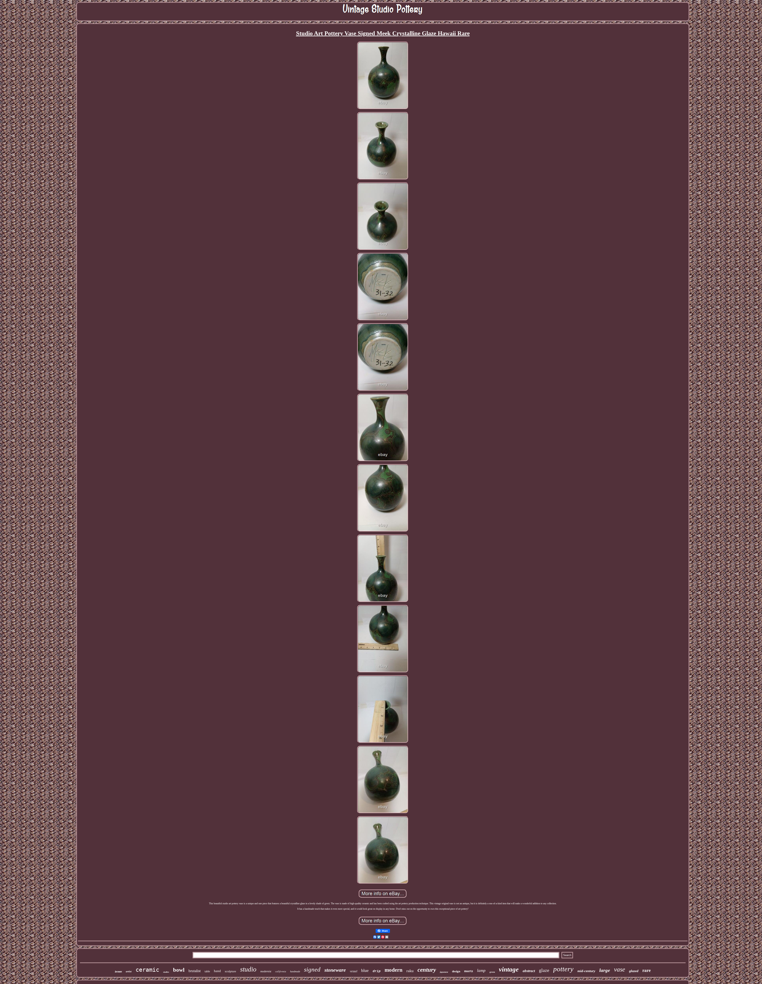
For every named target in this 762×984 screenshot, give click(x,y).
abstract (529, 971)
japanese (444, 972)
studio (248, 969)
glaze (544, 970)
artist (129, 971)
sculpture (230, 971)
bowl (179, 970)
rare (646, 970)
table (207, 971)
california (280, 971)
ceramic (147, 969)
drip (377, 971)
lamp (481, 970)
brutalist (195, 971)
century (427, 969)
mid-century (586, 971)
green (492, 972)
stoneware (335, 970)
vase (619, 969)
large (604, 970)
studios (166, 972)
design (456, 971)
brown (118, 971)
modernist (265, 971)
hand (217, 971)
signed (312, 969)
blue (365, 970)
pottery (563, 969)
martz (468, 971)
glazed (633, 971)
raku (410, 971)
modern (393, 970)
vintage (509, 969)
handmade (295, 971)
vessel (353, 971)
